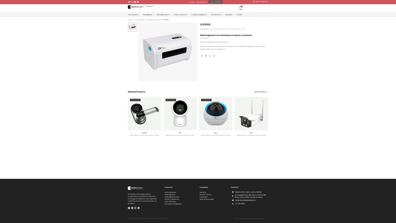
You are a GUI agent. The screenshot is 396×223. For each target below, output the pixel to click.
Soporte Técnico (202, 2)
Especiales (228, 14)
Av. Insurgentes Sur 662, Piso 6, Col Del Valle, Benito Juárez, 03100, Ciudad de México (250, 196)
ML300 (144, 133)
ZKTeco (243, 29)
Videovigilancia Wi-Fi (163, 14)
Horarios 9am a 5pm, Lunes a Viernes (248, 192)
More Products (260, 92)
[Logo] (135, 7)
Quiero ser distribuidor (215, 2)
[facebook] (129, 208)
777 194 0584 (240, 204)
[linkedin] (138, 208)
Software (239, 14)
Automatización (133, 14)
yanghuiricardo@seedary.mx (245, 200)
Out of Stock (135, 100)
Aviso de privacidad (207, 199)
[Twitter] (205, 56)
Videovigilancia (147, 14)
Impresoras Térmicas (154, 20)
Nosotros (192, 2)
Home (130, 20)
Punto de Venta (216, 14)
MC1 (180, 133)
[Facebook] (129, 2)
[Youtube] (134, 2)
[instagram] (132, 208)
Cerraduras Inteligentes (198, 14)
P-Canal (226, 29)
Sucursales (203, 197)
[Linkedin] (137, 2)
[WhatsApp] (210, 56)
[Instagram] (132, 2)
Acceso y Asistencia (180, 14)
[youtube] (135, 208)
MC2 (215, 133)
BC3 (251, 133)
